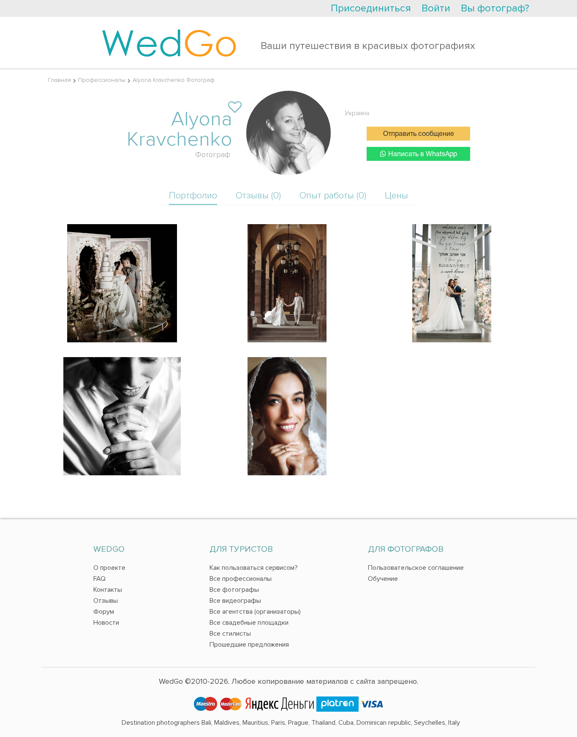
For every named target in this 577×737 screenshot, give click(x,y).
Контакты (107, 589)
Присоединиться (371, 8)
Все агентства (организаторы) (255, 611)
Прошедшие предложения (249, 644)
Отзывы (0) (258, 195)
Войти (436, 8)
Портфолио (193, 195)
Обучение (383, 578)
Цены (396, 195)
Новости (106, 622)
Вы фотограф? (495, 8)
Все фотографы (234, 589)
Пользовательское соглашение (416, 568)
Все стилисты (230, 633)
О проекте (109, 568)
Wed (169, 42)
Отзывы (105, 600)
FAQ (99, 578)
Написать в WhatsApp (422, 154)
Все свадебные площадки (249, 622)
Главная (59, 80)
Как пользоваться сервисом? (254, 568)
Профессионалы (101, 80)
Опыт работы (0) (332, 195)
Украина (357, 113)
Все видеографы (235, 600)
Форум (103, 611)
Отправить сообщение (418, 134)
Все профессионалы (241, 578)
